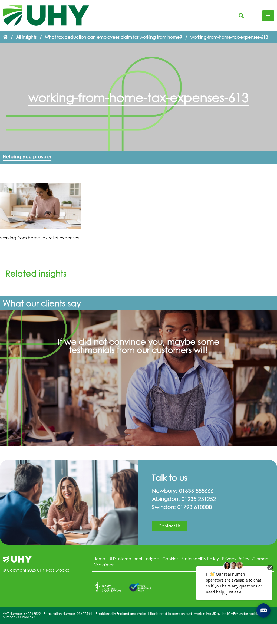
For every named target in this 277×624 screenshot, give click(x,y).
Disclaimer (103, 564)
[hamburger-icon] (268, 15)
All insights (26, 37)
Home (99, 558)
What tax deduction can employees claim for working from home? (113, 37)
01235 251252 (199, 499)
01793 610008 (194, 507)
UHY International (125, 558)
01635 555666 (196, 491)
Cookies (170, 558)
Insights (152, 558)
